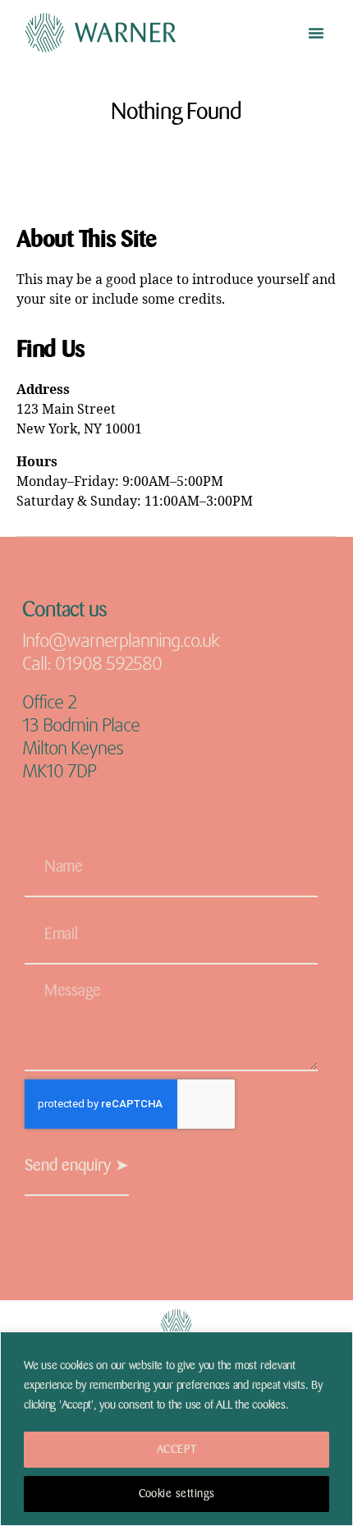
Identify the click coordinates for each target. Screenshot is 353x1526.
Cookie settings (177, 1494)
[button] (316, 33)
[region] (176, 1428)
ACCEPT (177, 1449)
